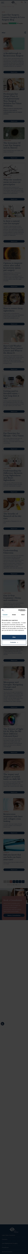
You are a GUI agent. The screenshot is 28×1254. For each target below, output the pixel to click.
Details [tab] (14, 614)
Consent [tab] (5, 614)
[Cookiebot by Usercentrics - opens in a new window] (19, 610)
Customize (13, 642)
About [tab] (23, 614)
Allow (14, 637)
